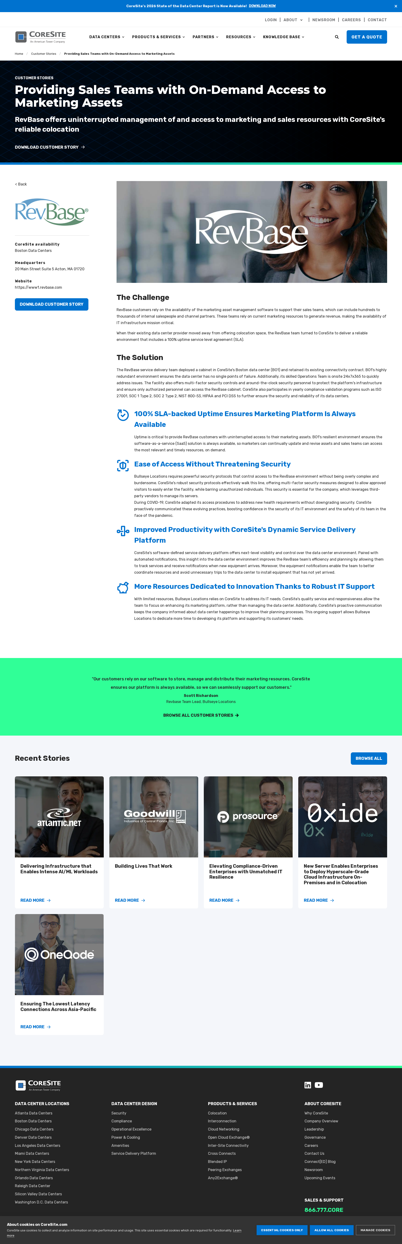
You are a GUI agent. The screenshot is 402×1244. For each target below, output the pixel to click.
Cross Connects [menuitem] (222, 1153)
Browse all (369, 758)
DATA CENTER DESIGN (134, 1103)
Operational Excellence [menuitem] (131, 1129)
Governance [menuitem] (315, 1137)
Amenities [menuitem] (120, 1145)
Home (19, 53)
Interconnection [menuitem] (222, 1121)
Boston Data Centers (33, 250)
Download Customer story (47, 147)
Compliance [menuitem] (121, 1121)
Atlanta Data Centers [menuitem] (33, 1113)
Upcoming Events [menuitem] (320, 1178)
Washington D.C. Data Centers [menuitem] (41, 1202)
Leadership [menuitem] (314, 1129)
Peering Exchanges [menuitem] (225, 1170)
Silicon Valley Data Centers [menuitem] (38, 1194)
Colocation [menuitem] (217, 1113)
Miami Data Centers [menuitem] (32, 1153)
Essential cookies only (282, 1230)
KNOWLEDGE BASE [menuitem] (281, 37)
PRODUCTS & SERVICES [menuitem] (156, 37)
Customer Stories (43, 53)
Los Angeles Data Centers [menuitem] (37, 1145)
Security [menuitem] (118, 1113)
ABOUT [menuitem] (291, 20)
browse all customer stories (198, 715)
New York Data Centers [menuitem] (35, 1161)
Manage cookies (375, 1230)
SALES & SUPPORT (324, 1200)
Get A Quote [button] (367, 36)
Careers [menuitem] (311, 1145)
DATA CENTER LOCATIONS (42, 1103)
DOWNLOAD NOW (262, 6)
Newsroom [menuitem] (314, 1170)
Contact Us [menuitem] (314, 1153)
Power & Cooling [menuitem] (125, 1137)
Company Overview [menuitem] (321, 1121)
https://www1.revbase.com (38, 287)
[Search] (337, 36)
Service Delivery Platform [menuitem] (133, 1153)
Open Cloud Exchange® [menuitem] (229, 1137)
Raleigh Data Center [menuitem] (32, 1186)
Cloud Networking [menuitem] (223, 1129)
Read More (32, 900)
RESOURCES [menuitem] (238, 37)
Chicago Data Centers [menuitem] (34, 1129)
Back (22, 184)
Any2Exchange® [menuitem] (223, 1178)
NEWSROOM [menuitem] (323, 20)
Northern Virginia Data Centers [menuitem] (42, 1170)
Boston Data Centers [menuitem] (33, 1121)
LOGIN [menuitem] (271, 20)
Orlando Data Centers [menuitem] (34, 1178)
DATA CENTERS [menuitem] (105, 37)
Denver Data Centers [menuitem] (33, 1137)
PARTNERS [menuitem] (203, 37)
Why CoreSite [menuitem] (316, 1113)
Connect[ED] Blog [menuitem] (320, 1161)
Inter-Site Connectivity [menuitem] (228, 1145)
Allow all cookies (332, 1230)
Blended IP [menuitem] (217, 1161)
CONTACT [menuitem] (377, 20)
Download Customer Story (52, 304)
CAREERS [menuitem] (351, 20)
